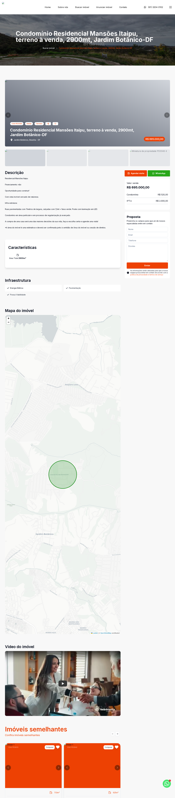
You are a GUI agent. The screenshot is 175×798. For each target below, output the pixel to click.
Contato (123, 7)
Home (48, 7)
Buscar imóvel (82, 7)
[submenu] (170, 7)
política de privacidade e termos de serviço (146, 275)
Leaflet (95, 633)
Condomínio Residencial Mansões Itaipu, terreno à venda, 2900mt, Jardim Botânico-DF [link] (95, 48)
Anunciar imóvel (104, 7)
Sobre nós (63, 7)
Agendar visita (137, 173)
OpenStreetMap (105, 633)
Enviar (147, 265)
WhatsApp (160, 173)
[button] (8, 115)
